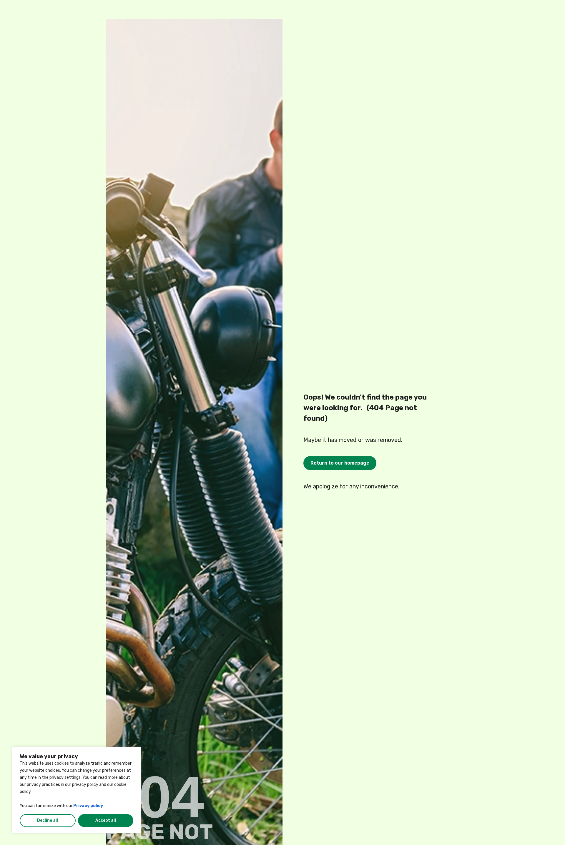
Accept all (105, 820)
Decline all (47, 820)
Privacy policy (88, 805)
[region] (76, 790)
